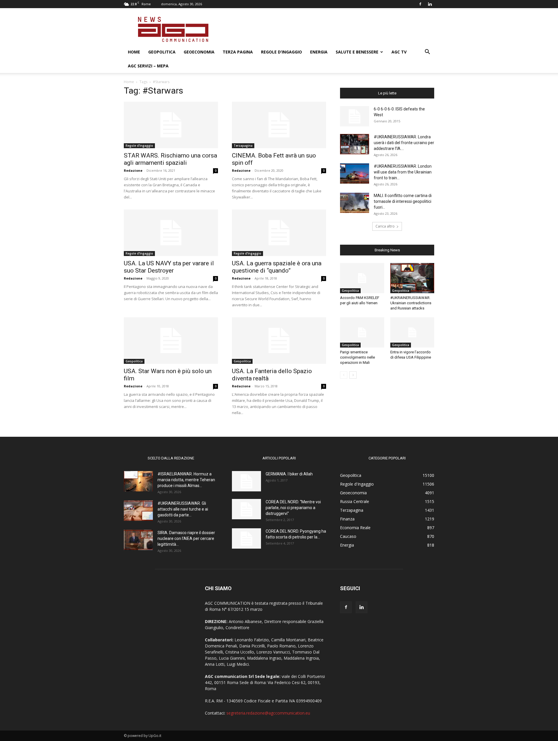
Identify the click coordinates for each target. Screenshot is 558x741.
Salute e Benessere (357, 52)
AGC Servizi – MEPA (148, 66)
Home (134, 52)
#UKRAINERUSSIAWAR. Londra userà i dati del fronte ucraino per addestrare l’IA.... (404, 143)
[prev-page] (343, 375)
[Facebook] (420, 4)
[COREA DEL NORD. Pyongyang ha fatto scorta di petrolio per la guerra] (246, 538)
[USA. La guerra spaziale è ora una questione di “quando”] (279, 233)
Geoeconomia (199, 52)
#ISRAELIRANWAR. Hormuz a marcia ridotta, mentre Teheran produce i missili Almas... (186, 480)
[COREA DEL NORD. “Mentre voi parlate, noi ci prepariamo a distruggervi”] (246, 509)
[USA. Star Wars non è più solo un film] (171, 340)
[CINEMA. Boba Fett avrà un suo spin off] (279, 125)
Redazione (133, 170)
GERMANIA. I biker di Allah (289, 474)
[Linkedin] (429, 4)
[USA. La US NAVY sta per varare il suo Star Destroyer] (171, 233)
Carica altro (385, 226)
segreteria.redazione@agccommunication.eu (268, 713)
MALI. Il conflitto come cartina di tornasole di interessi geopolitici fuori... (403, 201)
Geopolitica (162, 52)
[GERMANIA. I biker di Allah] (246, 481)
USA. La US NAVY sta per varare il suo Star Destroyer (169, 267)
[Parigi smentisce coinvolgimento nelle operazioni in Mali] (362, 332)
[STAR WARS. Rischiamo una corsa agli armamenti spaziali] (171, 125)
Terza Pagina (238, 52)
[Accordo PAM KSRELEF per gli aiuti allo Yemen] (362, 278)
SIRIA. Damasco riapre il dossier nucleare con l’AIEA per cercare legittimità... (186, 538)
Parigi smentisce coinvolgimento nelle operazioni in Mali (357, 357)
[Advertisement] (328, 29)
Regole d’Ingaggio (281, 52)
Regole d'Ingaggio (139, 146)
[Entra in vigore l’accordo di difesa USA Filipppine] (412, 332)
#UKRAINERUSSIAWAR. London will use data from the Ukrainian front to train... (403, 172)
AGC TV (399, 52)
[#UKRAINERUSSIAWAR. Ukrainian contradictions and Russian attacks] (412, 278)
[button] (427, 52)
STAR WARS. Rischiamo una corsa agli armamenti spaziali (170, 159)
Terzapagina (243, 146)
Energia (319, 52)
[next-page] (353, 375)
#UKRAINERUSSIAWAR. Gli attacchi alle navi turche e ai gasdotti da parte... (183, 509)
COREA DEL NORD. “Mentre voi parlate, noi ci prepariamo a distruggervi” (293, 508)
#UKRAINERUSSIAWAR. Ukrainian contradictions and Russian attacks (410, 303)
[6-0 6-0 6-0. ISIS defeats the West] (354, 116)
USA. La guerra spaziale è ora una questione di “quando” (276, 267)
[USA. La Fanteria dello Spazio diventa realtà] (279, 340)
